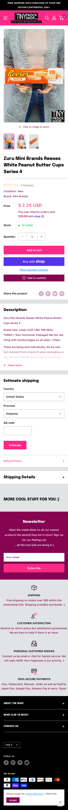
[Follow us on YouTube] (26, 762)
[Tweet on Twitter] (54, 293)
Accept (13, 800)
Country (9, 388)
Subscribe (34, 568)
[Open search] (47, 18)
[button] (34, 278)
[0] (61, 18)
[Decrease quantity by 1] (22, 236)
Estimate (15, 445)
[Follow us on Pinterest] (19, 762)
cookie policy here (34, 793)
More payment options (34, 269)
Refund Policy (12, 460)
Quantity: (10, 236)
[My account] (54, 18)
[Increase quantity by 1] (41, 236)
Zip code (9, 422)
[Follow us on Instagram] (13, 762)
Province (9, 405)
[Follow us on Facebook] (6, 762)
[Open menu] (5, 18)
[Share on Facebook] (41, 293)
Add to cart (34, 250)
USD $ (9, 744)
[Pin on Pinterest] (48, 293)
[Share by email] (61, 293)
